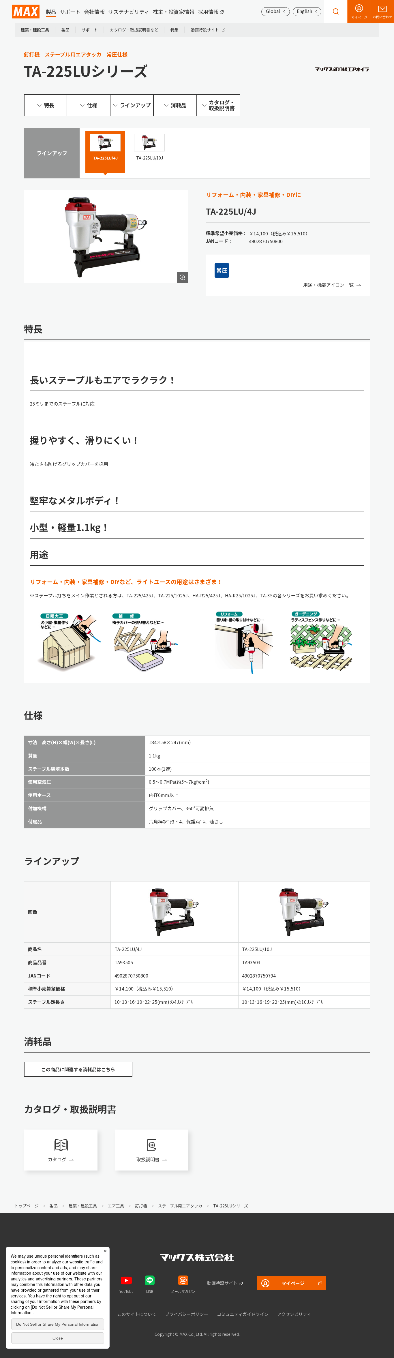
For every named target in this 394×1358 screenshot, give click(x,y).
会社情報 (94, 11)
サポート (70, 11)
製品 (51, 11)
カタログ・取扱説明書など (134, 30)
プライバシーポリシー (186, 1314)
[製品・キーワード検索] (335, 11)
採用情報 (208, 11)
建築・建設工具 (35, 30)
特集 (174, 30)
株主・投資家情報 (173, 11)
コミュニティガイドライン (243, 1314)
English (304, 10)
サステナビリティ (128, 11)
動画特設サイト (205, 30)
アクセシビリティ (294, 1314)
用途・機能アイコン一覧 (328, 284)
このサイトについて (136, 1314)
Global (273, 10)
